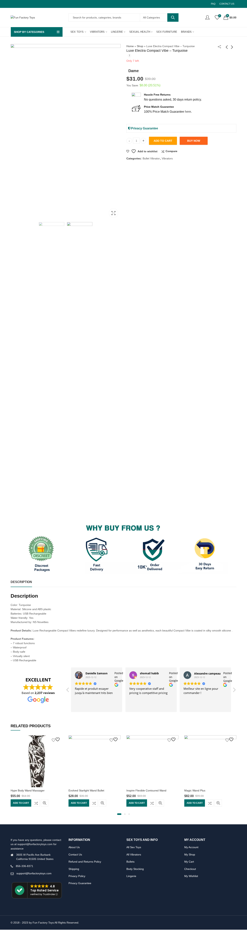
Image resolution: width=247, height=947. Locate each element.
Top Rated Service (44, 890)
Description (21, 582)
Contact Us (75, 854)
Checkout (190, 868)
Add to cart (163, 140)
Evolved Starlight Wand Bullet (86, 790)
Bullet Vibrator (151, 158)
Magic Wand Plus (194, 790)
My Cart (189, 861)
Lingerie (131, 876)
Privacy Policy (77, 876)
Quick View (44, 803)
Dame (133, 71)
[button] (234, 691)
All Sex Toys (133, 847)
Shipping (74, 868)
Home (130, 46)
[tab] (21, 582)
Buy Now (193, 140)
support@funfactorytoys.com (34, 873)
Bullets (130, 861)
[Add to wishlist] (56, 739)
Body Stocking (135, 868)
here (188, 111)
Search (172, 17)
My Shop (189, 854)
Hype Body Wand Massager (28, 790)
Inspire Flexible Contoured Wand (146, 790)
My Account (191, 847)
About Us (74, 847)
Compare (171, 151)
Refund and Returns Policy (85, 861)
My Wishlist (191, 876)
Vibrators (167, 158)
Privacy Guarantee (144, 128)
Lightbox (113, 213)
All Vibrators (133, 854)
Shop (140, 46)
